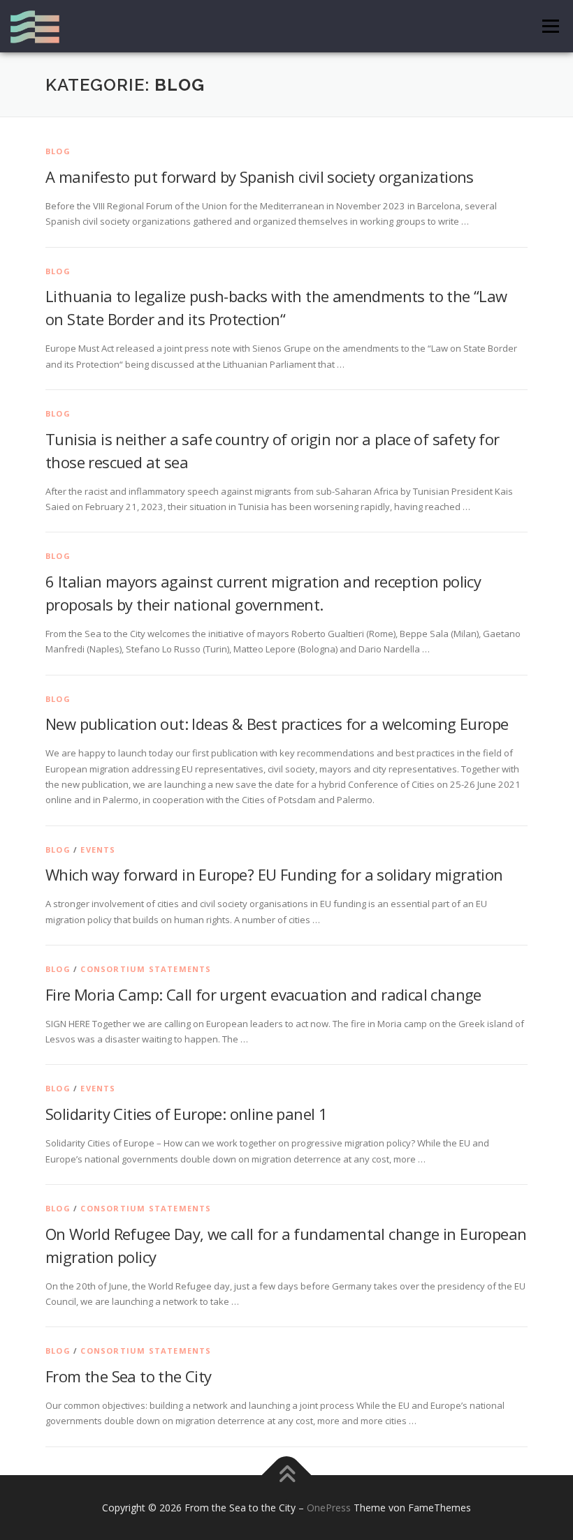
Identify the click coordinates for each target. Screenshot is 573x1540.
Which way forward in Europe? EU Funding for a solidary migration (274, 874)
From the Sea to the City (128, 1376)
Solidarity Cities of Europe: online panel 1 (186, 1113)
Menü (550, 26)
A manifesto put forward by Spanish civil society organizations (259, 176)
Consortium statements (145, 969)
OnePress (329, 1507)
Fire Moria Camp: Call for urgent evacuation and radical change (263, 994)
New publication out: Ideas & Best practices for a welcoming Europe (276, 723)
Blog (58, 151)
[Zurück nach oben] (287, 1475)
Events (97, 849)
